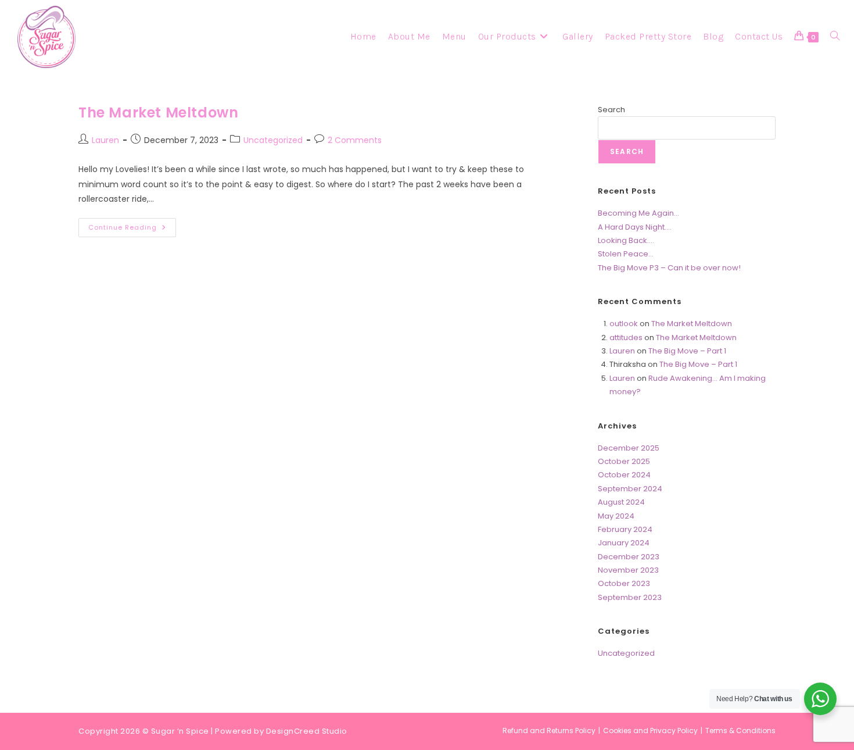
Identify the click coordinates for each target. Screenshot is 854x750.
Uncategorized (273, 140)
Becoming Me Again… (638, 213)
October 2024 (624, 474)
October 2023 (624, 583)
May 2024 (616, 516)
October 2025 (624, 461)
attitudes (626, 337)
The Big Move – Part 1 (687, 350)
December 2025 (628, 447)
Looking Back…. (626, 240)
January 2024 (624, 542)
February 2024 (625, 529)
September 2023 (630, 597)
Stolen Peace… (626, 253)
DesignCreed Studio (306, 731)
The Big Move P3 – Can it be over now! (669, 267)
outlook (623, 323)
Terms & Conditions (740, 730)
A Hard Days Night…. (635, 227)
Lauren (105, 140)
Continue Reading (132, 229)
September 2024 (630, 488)
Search (611, 109)
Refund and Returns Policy (549, 730)
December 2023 (628, 556)
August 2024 (621, 502)
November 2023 (628, 570)
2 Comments (355, 140)
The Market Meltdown (158, 112)
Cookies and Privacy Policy (650, 730)
